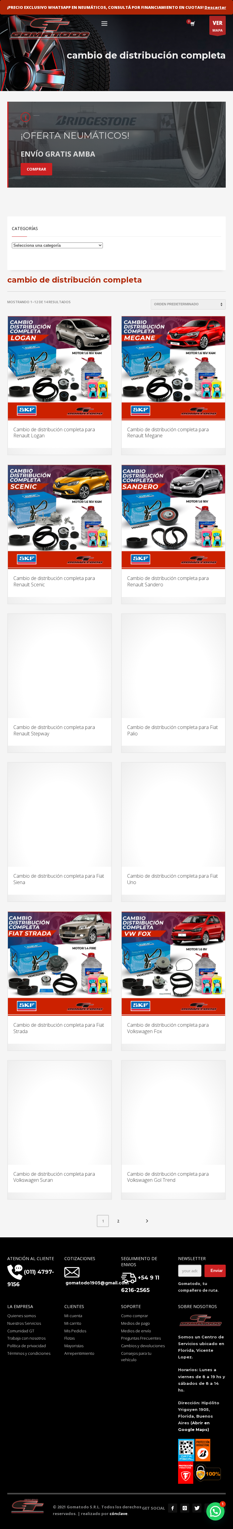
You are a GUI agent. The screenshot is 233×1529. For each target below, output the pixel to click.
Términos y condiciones (28, 1353)
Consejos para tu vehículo (136, 1356)
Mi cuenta (73, 1315)
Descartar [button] (215, 7)
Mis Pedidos (75, 1331)
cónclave (118, 1513)
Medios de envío (136, 1331)
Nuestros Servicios (24, 1323)
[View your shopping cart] (192, 24)
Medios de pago (135, 1323)
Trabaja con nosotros (26, 1338)
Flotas (69, 1338)
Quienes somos (21, 1315)
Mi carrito (72, 1323)
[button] (215, 1511)
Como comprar (134, 1315)
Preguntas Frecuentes (141, 1338)
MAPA (217, 25)
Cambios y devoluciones (143, 1345)
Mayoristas (73, 1345)
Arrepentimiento (79, 1353)
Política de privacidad (26, 1345)
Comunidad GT (20, 1331)
